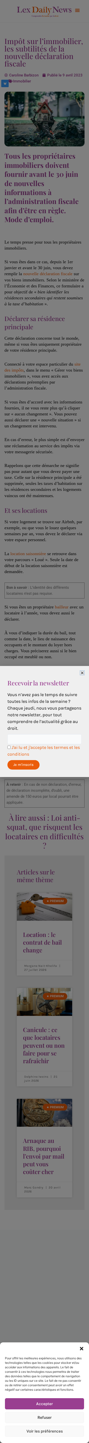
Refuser (45, 1417)
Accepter (44, 1403)
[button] (81, 1348)
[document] (44, 721)
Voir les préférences (44, 1431)
